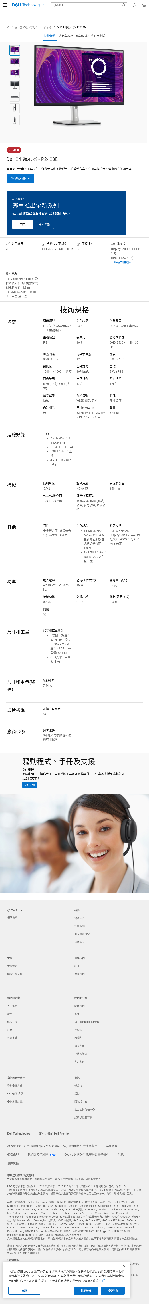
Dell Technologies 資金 (86, 1021)
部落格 (78, 1085)
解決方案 (12, 1021)
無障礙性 (13, 1163)
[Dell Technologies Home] (28, 5)
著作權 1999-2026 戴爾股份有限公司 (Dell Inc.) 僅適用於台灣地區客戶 (52, 1146)
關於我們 (79, 1005)
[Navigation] (5, 5)
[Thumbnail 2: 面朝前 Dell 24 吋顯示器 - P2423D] (15, 62)
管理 (24, 1290)
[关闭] (124, 1266)
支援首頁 (12, 966)
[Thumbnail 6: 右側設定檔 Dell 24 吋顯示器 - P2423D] (15, 108)
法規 (121, 1154)
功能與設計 (66, 36)
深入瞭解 (44, 224)
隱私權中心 (80, 1101)
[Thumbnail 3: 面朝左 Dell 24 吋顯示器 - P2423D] (15, 73)
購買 (23, 224)
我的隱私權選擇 (38, 1154)
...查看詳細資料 (121, 262)
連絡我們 (79, 974)
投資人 (78, 1029)
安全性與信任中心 (84, 1109)
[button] (135, 5)
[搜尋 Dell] (124, 5)
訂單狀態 (79, 926)
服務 (9, 1029)
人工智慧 (12, 1005)
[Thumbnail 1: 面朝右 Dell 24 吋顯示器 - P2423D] (15, 50)
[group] (79, 88)
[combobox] (89, 5)
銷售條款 (112, 1146)
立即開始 (30, 784)
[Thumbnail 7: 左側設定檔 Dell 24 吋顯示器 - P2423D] (15, 120)
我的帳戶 (79, 918)
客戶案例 (79, 1061)
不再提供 (14, 150)
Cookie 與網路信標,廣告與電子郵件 (86, 1154)
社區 (77, 966)
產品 (9, 1013)
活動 (77, 1093)
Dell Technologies (18, 1133)
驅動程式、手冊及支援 (90, 36)
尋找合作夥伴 (15, 1085)
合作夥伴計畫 (15, 1101)
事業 (77, 1013)
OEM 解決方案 (15, 1093)
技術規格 (50, 36)
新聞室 (78, 1037)
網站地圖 (12, 917)
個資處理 (13, 1154)
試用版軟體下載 (83, 1117)
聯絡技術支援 (15, 974)
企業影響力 (80, 1053)
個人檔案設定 (82, 934)
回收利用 (79, 1045)
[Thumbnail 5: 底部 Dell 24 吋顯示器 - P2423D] (15, 97)
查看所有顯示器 (20, 178)
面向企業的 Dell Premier (54, 1133)
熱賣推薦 (12, 1037)
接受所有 (113, 1290)
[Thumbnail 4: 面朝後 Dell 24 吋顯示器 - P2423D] (15, 85)
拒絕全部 (86, 1290)
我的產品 (79, 942)
